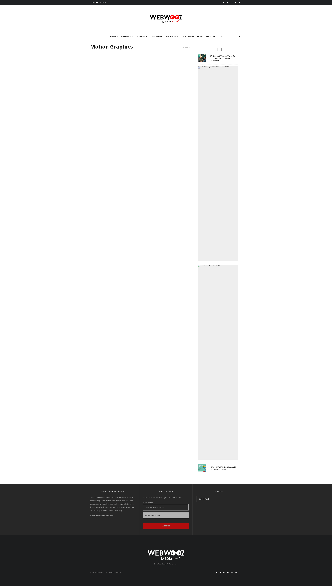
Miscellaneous (213, 36)
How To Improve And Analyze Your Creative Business (223, 468)
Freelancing (156, 36)
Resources (171, 36)
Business (141, 36)
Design (112, 36)
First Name (148, 502)
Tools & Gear (187, 36)
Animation (126, 36)
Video (200, 36)
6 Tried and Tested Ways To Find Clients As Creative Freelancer (222, 58)
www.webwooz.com (104, 515)
